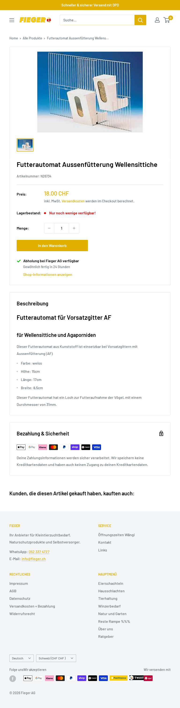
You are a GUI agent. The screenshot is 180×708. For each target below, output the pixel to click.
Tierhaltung (107, 598)
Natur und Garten (112, 613)
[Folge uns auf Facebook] (12, 678)
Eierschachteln (110, 583)
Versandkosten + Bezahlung (32, 606)
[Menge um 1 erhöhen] (74, 228)
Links (102, 550)
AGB (12, 591)
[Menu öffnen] (11, 20)
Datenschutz (19, 598)
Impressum (18, 583)
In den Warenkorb (52, 245)
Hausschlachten (111, 591)
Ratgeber (106, 636)
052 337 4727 (39, 551)
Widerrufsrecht (22, 613)
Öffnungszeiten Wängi (116, 534)
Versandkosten (73, 201)
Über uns (105, 629)
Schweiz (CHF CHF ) (52, 658)
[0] (167, 20)
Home (13, 38)
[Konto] (157, 20)
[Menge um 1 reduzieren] (49, 228)
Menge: (23, 228)
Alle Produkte (32, 38)
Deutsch (17, 658)
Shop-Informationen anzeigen (47, 274)
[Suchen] (140, 20)
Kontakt (104, 542)
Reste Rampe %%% (114, 621)
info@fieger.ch (34, 558)
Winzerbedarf (109, 606)
